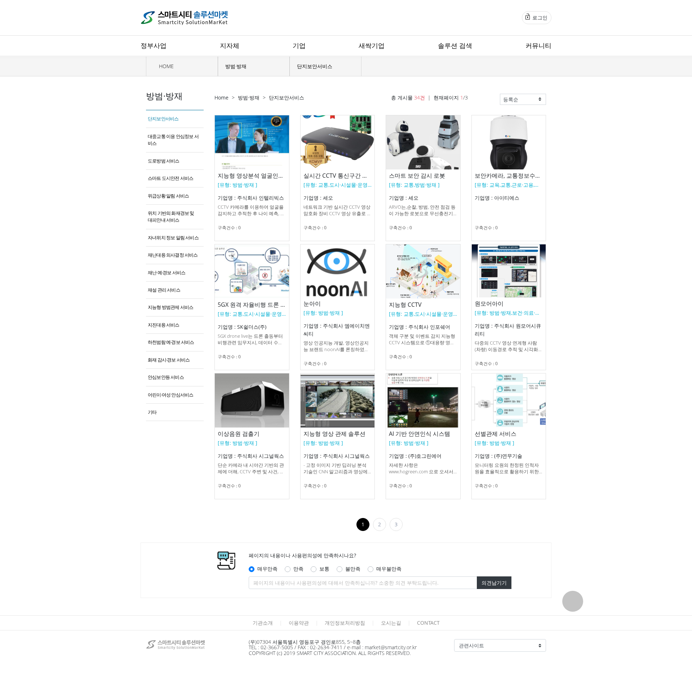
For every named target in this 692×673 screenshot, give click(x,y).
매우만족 (267, 568)
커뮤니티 (538, 45)
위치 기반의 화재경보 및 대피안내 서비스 (171, 216)
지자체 (229, 45)
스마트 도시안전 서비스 (170, 178)
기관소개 (263, 622)
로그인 (539, 17)
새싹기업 (372, 45)
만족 (298, 568)
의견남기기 (494, 582)
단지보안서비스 (314, 66)
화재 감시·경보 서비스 (169, 360)
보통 (324, 568)
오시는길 (391, 622)
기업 (299, 45)
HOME (166, 66)
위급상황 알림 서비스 (168, 195)
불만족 (352, 568)
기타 (152, 412)
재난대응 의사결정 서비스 (173, 255)
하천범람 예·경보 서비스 (171, 342)
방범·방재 (236, 66)
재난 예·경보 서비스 (166, 272)
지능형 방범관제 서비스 (170, 307)
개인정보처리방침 (345, 622)
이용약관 (299, 622)
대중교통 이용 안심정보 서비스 (173, 139)
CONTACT (428, 622)
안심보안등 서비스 (166, 377)
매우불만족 (389, 568)
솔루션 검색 (455, 45)
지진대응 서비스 (163, 325)
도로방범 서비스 (163, 161)
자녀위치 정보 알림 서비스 (173, 237)
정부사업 (154, 45)
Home (221, 97)
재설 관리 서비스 (164, 290)
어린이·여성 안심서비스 (170, 394)
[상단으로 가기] (572, 601)
